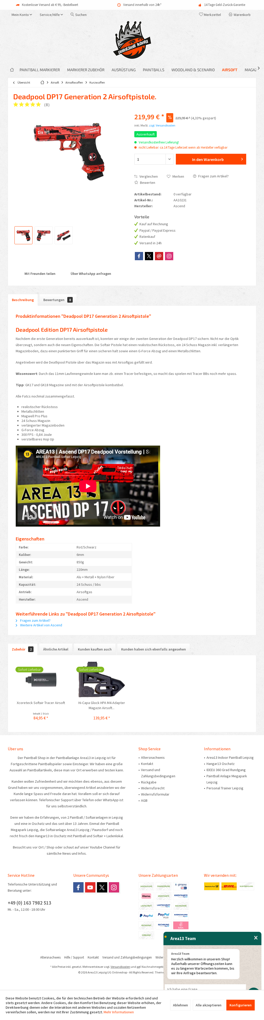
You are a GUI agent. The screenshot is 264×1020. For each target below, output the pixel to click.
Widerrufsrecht (152, 788)
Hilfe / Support (74, 957)
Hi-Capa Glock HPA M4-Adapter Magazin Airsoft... (101, 705)
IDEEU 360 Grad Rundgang (226, 770)
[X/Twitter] (149, 256)
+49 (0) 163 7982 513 (29, 903)
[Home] (12, 70)
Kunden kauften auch (95, 649)
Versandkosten (120, 967)
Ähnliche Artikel (55, 649)
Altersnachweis (153, 757)
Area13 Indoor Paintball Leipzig (230, 757)
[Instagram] (169, 256)
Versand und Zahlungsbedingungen (158, 773)
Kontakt (147, 763)
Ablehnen (180, 1005)
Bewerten (147, 182)
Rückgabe (148, 782)
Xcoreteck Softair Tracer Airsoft (41, 702)
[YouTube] (90, 887)
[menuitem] (240, 15)
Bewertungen (57, 299)
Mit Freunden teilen (39, 273)
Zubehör (22, 649)
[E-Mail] (159, 256)
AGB (144, 800)
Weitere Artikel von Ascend (40, 625)
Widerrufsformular (155, 794)
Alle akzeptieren (208, 1005)
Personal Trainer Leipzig (225, 788)
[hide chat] (256, 938)
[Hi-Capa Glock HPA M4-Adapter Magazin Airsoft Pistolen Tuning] (101, 680)
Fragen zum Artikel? (213, 176)
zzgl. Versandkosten (162, 125)
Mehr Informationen (119, 1012)
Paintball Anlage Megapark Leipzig (227, 779)
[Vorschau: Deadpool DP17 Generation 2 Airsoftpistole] (23, 235)
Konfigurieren (240, 1005)
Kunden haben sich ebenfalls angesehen (153, 649)
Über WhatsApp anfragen (90, 273)
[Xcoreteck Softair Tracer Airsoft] (41, 680)
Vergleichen (148, 176)
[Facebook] (139, 256)
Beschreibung (23, 299)
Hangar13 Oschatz (221, 763)
